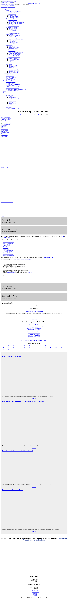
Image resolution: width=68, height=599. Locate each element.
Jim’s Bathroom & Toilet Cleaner (13, 84)
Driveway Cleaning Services (14, 37)
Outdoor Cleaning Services (14, 42)
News (4, 91)
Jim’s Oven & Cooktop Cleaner (12, 88)
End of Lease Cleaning (5, 124)
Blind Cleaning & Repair (13, 59)
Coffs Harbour (37, 114)
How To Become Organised (11, 356)
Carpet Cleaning (9, 45)
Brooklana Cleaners (34, 327)
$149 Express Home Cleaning (14, 11)
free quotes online (11, 272)
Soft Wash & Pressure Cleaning (7, 202)
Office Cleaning (6, 245)
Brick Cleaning (11, 41)
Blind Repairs (11, 60)
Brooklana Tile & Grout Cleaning (34, 331)
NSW (32, 114)
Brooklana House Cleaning (34, 329)
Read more (34, 398)
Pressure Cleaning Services (14, 35)
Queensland (10, 102)
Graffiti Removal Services (13, 36)
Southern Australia (12, 103)
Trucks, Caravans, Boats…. (14, 33)
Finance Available (9, 78)
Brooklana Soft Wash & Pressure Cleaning (34, 325)
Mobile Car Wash (4, 167)
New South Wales (12, 99)
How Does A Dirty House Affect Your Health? (17, 451)
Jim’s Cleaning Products (8, 80)
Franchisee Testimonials (11, 77)
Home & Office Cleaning (11, 18)
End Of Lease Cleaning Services (15, 23)
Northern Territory (12, 101)
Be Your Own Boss (10, 74)
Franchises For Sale (7, 73)
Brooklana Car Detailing (34, 324)
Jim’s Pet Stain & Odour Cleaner (13, 90)
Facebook (35, 593)
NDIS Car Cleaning (12, 65)
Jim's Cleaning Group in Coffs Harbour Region (33, 340)
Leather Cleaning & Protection (14, 47)
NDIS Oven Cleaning (13, 68)
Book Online (7, 237)
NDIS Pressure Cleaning (13, 70)
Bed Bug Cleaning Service (14, 54)
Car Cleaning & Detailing (11, 27)
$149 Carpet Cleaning (13, 12)
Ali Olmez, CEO (9, 95)
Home (21, 114)
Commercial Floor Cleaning (14, 43)
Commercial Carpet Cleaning (14, 53)
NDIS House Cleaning (13, 66)
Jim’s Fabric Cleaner (10, 85)
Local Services (27, 114)
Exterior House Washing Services (15, 39)
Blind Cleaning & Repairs (11, 58)
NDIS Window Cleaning (13, 67)
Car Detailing (3, 126)
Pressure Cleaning (9, 34)
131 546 (38, 3)
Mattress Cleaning (12, 51)
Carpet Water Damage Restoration (15, 52)
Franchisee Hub (35, 592)
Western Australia (12, 97)
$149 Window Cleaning (13, 17)
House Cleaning (4, 121)
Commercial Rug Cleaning (14, 55)
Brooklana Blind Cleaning (34, 334)
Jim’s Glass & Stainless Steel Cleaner (13, 86)
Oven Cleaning (6, 244)
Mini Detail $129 (12, 14)
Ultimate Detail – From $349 (14, 32)
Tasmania (10, 104)
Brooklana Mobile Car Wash (34, 333)
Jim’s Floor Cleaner (10, 83)
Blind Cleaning (4, 136)
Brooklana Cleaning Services (34, 337)
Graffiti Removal (6, 249)
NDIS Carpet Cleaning (13, 72)
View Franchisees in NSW (34, 319)
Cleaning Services (4, 129)
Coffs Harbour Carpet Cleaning (34, 311)
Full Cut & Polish (12, 30)
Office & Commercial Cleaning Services (16, 22)
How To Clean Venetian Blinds (12, 490)
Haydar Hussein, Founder (11, 94)
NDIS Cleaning (9, 64)
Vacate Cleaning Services (13, 24)
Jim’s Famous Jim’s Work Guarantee (22, 259)
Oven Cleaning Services (13, 26)
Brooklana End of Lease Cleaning (34, 328)
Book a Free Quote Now (47, 257)
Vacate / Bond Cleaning (8, 243)
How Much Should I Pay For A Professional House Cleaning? (23, 401)
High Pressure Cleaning (8, 250)
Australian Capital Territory (14, 98)
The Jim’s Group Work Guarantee (13, 108)
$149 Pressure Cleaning (13, 16)
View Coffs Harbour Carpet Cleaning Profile (34, 315)
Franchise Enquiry (10, 76)
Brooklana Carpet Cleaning (34, 336)
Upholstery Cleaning (12, 49)
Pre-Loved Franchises (10, 79)
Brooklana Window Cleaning (34, 335)
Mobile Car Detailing (12, 28)
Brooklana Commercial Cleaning (34, 330)
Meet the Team (9, 96)
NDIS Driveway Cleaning (14, 71)
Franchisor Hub (35, 590)
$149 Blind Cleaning (12, 15)
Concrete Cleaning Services (14, 40)
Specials (7, 10)
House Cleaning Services (13, 21)
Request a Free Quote (32, 3)
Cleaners (2, 216)
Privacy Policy (9, 107)
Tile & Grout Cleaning (13, 48)
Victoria (10, 105)
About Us (5, 92)
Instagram (35, 594)
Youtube (35, 595)
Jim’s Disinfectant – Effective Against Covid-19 (16, 89)
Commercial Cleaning (5, 119)
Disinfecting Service (12, 20)
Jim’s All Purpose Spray (11, 82)
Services (5, 9)
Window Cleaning (9, 61)
